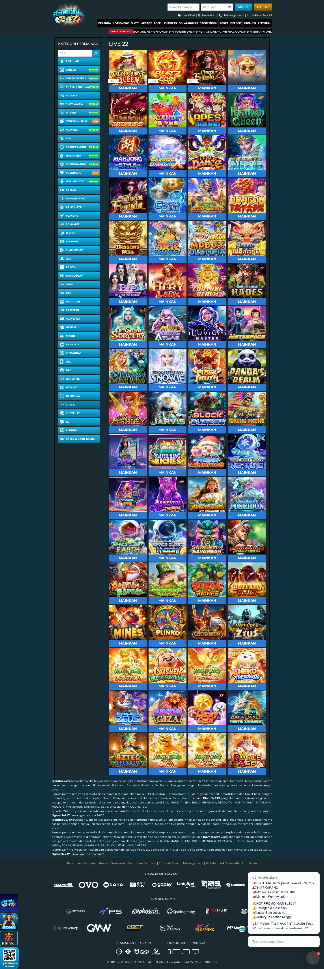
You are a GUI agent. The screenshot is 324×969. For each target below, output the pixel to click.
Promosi (250, 23)
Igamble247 (60, 781)
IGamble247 (211, 798)
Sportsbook (209, 23)
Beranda (104, 23)
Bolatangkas (188, 23)
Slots (135, 23)
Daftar (263, 7)
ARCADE (146, 23)
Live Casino (121, 23)
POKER (224, 23)
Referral (264, 23)
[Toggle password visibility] (229, 7)
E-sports (170, 23)
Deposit (236, 23)
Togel (158, 23)
